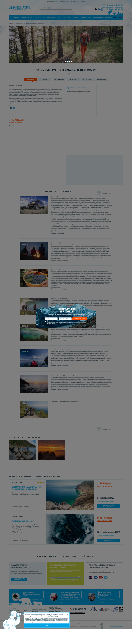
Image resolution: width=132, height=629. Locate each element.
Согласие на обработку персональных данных (62, 321)
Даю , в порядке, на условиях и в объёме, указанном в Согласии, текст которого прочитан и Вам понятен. (66, 322)
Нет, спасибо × (66, 327)
